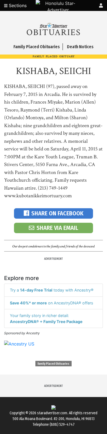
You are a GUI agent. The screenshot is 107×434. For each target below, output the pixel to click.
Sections (17, 5)
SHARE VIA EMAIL (57, 228)
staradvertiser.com (52, 413)
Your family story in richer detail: (46, 318)
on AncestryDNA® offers (51, 303)
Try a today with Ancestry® (52, 290)
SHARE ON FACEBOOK (57, 213)
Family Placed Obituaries (53, 364)
